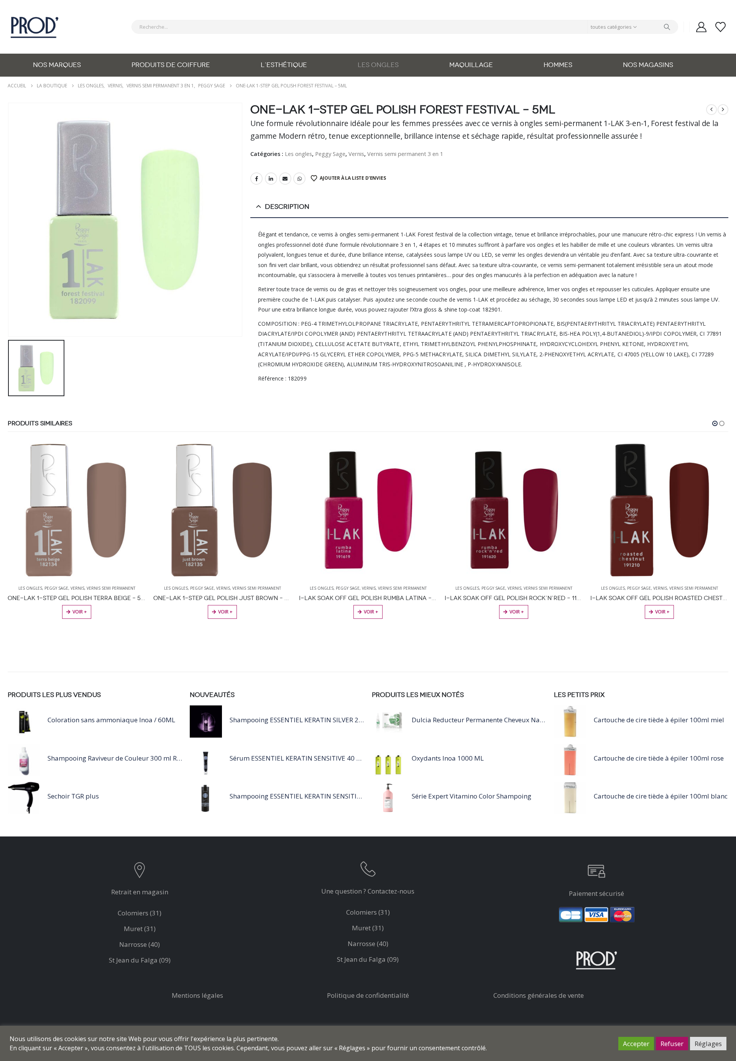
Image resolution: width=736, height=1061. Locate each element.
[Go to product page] (77, 510)
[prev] (711, 109)
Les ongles (378, 65)
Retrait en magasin (139, 891)
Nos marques (57, 65)
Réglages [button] (708, 1043)
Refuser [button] (671, 1043)
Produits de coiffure (170, 65)
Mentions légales (197, 995)
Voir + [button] (79, 611)
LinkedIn (271, 178)
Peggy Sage (330, 153)
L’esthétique (284, 65)
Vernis (356, 153)
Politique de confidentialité (368, 995)
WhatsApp (299, 178)
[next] (723, 109)
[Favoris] (721, 27)
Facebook (256, 178)
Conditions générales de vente (538, 995)
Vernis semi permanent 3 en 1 (405, 153)
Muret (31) (140, 928)
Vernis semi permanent (111, 588)
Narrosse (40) (139, 944)
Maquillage (471, 65)
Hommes (558, 65)
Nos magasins (648, 65)
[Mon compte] (701, 27)
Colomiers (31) (139, 912)
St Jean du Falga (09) (140, 960)
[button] (714, 423)
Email (285, 178)
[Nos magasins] (139, 872)
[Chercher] (667, 26)
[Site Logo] (34, 27)
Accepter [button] (636, 1043)
